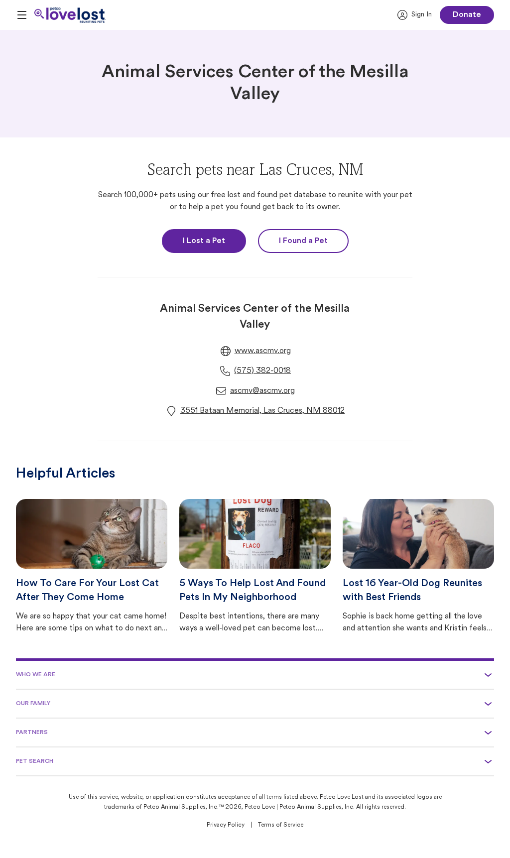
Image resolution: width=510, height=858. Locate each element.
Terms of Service (280, 825)
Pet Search (34, 761)
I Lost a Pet (204, 241)
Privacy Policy (226, 825)
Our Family (33, 704)
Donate (467, 15)
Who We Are (35, 675)
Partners (32, 732)
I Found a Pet (303, 241)
